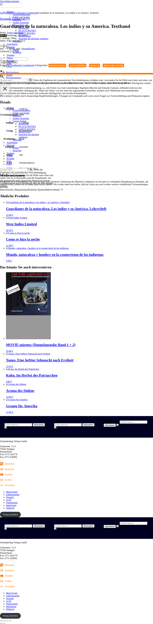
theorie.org (24, 28)
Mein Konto (11, 492)
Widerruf (10, 508)
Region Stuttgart (111, 422)
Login (9, 66)
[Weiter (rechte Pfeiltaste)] (4, 623)
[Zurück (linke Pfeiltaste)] (1, 623)
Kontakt (10, 61)
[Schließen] (5, 89)
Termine (10, 55)
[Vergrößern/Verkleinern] (1, 620)
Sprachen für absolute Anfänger (33, 38)
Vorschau (17, 41)
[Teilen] (7, 620)
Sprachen (17, 52)
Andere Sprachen (21, 22)
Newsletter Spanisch (63, 422)
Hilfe (9, 63)
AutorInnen (12, 44)
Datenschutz (12, 502)
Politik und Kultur (21, 17)
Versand (10, 497)
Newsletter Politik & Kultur (17, 422)
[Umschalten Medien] (52, 108)
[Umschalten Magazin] (52, 145)
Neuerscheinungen (21, 14)
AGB (8, 500)
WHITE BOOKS (27, 33)
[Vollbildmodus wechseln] (4, 620)
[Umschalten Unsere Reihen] (52, 121)
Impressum (11, 505)
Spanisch (17, 20)
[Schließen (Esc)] (10, 620)
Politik (16, 49)
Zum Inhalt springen (9, 1)
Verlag (10, 58)
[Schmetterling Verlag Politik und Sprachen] (76, 5)
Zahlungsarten (12, 494)
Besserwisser (25, 36)
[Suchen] (1, 77)
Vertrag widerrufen (10, 514)
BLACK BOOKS (27, 30)
